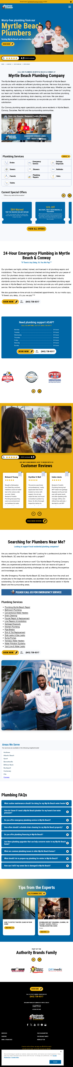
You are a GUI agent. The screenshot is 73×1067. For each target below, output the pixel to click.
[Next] (70, 195)
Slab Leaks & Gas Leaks (15, 635)
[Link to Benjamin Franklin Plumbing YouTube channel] (35, 1025)
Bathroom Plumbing (13, 610)
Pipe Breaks (10, 629)
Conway (6, 777)
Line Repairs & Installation (16, 621)
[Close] (61, 1051)
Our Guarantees (42, 1033)
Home (2, 64)
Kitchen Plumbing (12, 627)
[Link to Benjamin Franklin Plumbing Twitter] (31, 1025)
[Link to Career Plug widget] (42, 1025)
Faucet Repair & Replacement (17, 618)
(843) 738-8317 (32, 301)
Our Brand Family (42, 1036)
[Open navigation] (69, 7)
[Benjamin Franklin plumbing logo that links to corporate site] (7, 7)
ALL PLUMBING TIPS (35, 893)
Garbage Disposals (13, 624)
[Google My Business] (45, 1025)
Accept (55, 1062)
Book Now (6, 44)
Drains (41, 928)
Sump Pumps (10, 638)
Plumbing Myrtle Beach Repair (17, 607)
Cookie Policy (15, 1057)
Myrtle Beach (27, 64)
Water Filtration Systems (15, 643)
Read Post (8, 927)
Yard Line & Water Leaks (15, 646)
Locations (8, 64)
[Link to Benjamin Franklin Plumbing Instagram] (38, 1025)
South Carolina (17, 64)
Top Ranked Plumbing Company (35, 1)
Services (4, 1033)
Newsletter (41, 1039)
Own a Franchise (6, 1039)
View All (65, 156)
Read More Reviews (34, 521)
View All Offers (36, 229)
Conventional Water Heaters (16, 613)
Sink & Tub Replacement (15, 632)
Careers (4, 1036)
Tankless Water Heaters (14, 641)
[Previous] (64, 195)
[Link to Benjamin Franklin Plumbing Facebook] (28, 1025)
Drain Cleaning (11, 615)
